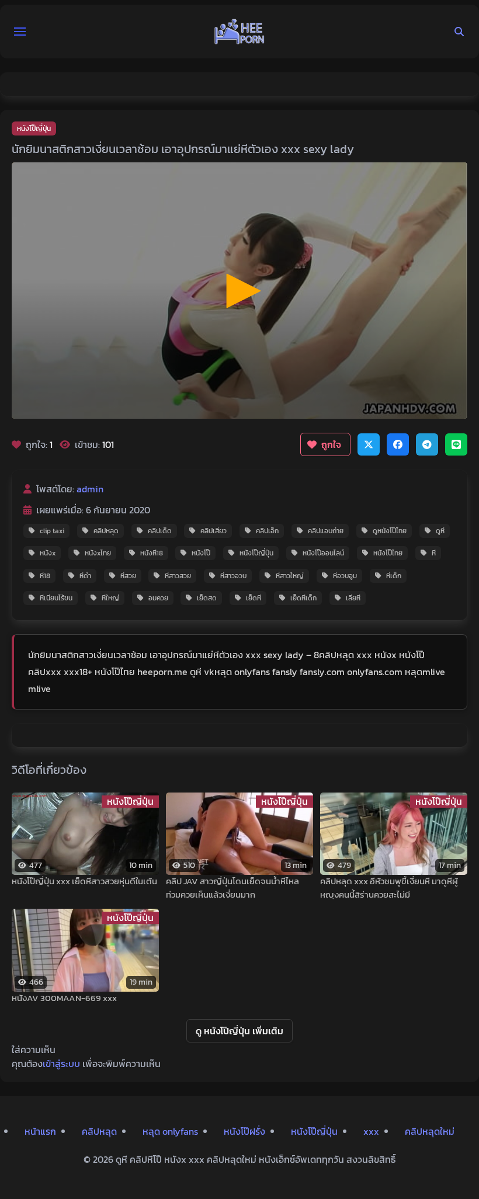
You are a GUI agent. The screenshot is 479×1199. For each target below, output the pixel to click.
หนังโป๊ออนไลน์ (323, 553)
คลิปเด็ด (160, 531)
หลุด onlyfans (170, 1131)
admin (90, 489)
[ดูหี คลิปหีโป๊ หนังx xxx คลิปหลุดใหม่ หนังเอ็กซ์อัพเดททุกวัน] (239, 31)
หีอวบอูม (345, 576)
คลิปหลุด (106, 531)
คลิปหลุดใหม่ (429, 1131)
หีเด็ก (393, 576)
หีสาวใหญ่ (290, 576)
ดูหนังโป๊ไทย (390, 531)
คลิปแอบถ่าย (325, 531)
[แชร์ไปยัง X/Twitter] (368, 444)
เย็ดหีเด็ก (303, 598)
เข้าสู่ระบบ (61, 1063)
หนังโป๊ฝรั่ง (244, 1131)
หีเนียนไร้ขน (56, 598)
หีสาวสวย (178, 576)
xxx (371, 1131)
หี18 (45, 576)
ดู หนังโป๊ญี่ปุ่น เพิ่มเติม (239, 1031)
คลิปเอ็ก (267, 531)
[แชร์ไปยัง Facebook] (398, 444)
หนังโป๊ (201, 553)
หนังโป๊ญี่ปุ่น (34, 128)
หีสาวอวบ (233, 576)
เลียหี (353, 598)
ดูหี (440, 531)
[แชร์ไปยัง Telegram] (427, 444)
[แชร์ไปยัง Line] (456, 444)
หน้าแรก (40, 1131)
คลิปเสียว (213, 531)
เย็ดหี (253, 598)
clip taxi (52, 531)
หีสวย (128, 576)
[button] (20, 31)
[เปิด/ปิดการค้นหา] (459, 31)
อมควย (158, 598)
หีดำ (85, 576)
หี (434, 553)
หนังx (47, 553)
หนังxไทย (98, 553)
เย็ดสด (207, 598)
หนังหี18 (151, 553)
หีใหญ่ (110, 598)
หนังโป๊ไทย (387, 553)
